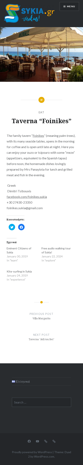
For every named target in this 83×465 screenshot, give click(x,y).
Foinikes (38, 135)
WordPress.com (44, 456)
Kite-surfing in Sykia (19, 271)
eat (41, 112)
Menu (71, 6)
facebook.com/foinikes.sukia (27, 197)
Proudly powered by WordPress (32, 452)
